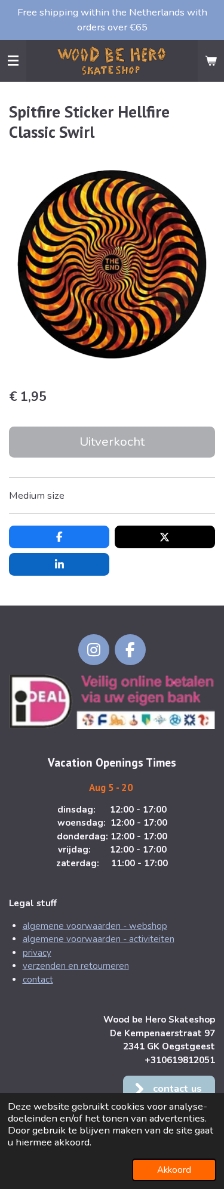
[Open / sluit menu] (13, 61)
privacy (37, 953)
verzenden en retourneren (76, 966)
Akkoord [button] (174, 1170)
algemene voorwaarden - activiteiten (98, 939)
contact (38, 980)
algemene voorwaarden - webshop (95, 926)
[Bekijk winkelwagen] (211, 61)
